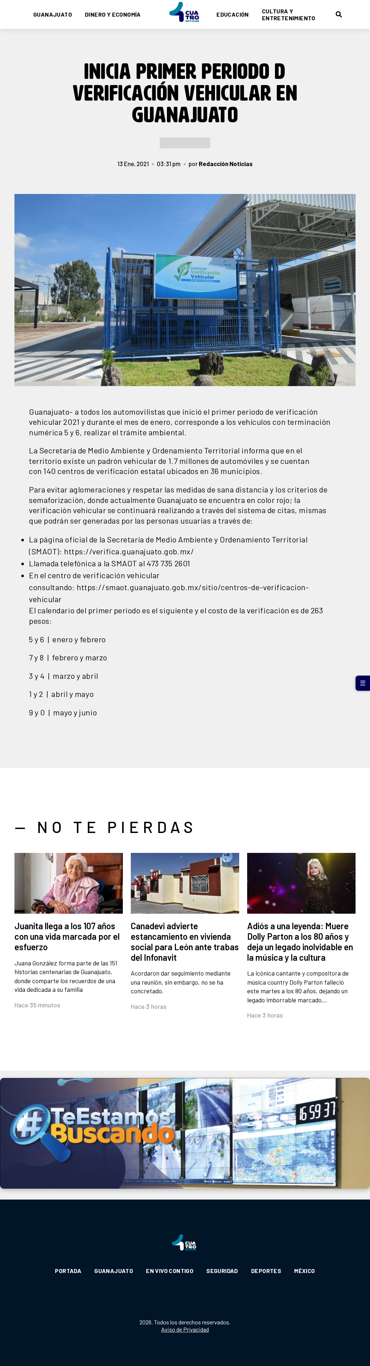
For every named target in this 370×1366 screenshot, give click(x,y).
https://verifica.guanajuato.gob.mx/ (129, 551)
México (304, 1270)
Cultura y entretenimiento (288, 14)
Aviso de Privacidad (185, 1329)
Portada (68, 1270)
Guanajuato (52, 14)
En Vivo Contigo (169, 1270)
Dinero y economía (113, 14)
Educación (232, 14)
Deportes (266, 1270)
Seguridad (222, 1270)
